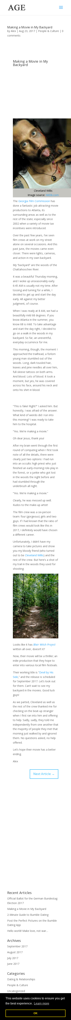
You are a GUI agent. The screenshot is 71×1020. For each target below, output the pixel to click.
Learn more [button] (41, 1003)
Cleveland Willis (34, 555)
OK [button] (35, 1013)
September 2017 (17, 946)
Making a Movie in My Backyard (29, 27)
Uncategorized (16, 991)
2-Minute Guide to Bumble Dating (27, 915)
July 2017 (12, 958)
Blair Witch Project (44, 644)
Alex (13, 31)
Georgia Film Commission (34, 201)
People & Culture (48, 31)
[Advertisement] (35, 93)
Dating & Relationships (21, 979)
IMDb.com (52, 195)
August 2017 (15, 952)
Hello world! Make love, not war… (27, 931)
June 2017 (13, 964)
